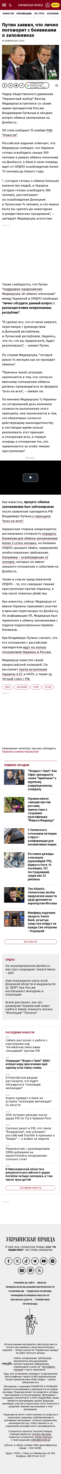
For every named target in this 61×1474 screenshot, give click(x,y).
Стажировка (42, 1299)
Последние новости (20, 1032)
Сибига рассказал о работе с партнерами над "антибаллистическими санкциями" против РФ (27, 1045)
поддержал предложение (22, 289)
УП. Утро (39, 13)
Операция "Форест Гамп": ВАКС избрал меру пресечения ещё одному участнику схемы (28, 1064)
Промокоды (30, 1304)
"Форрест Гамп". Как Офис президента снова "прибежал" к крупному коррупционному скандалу (42, 780)
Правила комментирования (20, 751)
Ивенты (41, 1282)
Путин (36, 687)
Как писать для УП (21, 1299)
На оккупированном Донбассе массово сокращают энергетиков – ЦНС (30, 969)
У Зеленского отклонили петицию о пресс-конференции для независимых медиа (42, 837)
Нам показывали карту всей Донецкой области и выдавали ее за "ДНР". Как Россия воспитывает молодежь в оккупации (30, 988)
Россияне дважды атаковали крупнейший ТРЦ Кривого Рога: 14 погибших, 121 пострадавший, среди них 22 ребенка (41, 866)
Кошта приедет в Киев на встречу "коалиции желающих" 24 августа (29, 1101)
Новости (8, 13)
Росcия (48, 687)
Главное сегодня (16, 765)
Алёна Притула (43, 1437)
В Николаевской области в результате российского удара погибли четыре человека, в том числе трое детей (29, 1174)
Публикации (24, 13)
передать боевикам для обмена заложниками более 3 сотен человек (30, 538)
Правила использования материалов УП (30, 1287)
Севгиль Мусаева (41, 1434)
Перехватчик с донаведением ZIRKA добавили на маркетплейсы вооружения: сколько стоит (28, 1154)
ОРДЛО (8, 687)
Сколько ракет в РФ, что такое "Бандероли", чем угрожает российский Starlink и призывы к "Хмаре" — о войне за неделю (30, 1133)
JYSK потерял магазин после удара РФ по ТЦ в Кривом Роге (28, 1116)
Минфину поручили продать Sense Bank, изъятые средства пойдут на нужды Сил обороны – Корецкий (42, 922)
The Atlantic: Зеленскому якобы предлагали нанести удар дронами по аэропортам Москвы (42, 896)
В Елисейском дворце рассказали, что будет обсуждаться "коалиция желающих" (23, 1083)
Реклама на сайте (24, 1282)
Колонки (52, 13)
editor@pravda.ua (40, 1440)
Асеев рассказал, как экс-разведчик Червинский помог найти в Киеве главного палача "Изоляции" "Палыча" (29, 1007)
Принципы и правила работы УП (30, 1295)
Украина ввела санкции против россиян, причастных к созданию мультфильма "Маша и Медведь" (41, 809)
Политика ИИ (16, 1291)
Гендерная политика (39, 1291)
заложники (22, 687)
